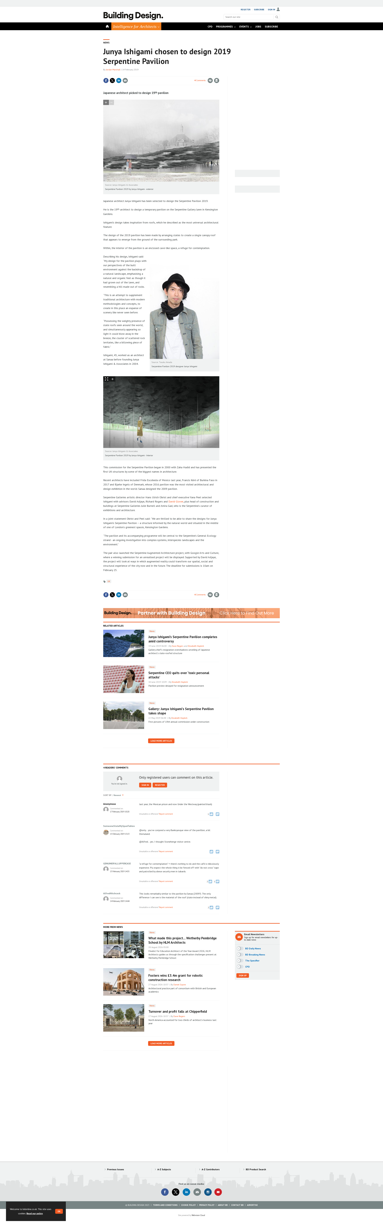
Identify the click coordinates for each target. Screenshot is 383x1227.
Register (245, 9)
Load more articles (161, 740)
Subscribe (259, 9)
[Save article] (216, 80)
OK (59, 1211)
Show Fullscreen (106, 379)
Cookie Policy (188, 1205)
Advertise (252, 1205)
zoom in (106, 102)
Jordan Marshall (113, 69)
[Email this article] (125, 80)
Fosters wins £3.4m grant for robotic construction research (175, 977)
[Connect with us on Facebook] (165, 1192)
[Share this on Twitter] (112, 80)
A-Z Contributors (211, 1169)
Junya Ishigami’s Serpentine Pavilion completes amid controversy (182, 639)
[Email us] (197, 1192)
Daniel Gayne (180, 984)
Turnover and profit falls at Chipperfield (177, 1011)
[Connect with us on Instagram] (208, 1192)
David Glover (175, 501)
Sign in (181, 74)
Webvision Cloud (198, 1215)
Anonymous (109, 803)
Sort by (107, 795)
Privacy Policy (206, 1205)
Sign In (271, 9)
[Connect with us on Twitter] (176, 1192)
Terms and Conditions (165, 1205)
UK (109, 581)
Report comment (166, 814)
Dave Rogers (177, 646)
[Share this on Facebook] (106, 80)
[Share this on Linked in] (118, 80)
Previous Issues (115, 1169)
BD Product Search (256, 1169)
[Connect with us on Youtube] (218, 1192)
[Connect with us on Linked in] (186, 1192)
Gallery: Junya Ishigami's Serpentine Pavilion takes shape (181, 711)
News (106, 42)
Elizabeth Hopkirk (196, 646)
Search (276, 17)
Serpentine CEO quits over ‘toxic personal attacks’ (178, 675)
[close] (219, 74)
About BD (223, 1205)
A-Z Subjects (164, 1169)
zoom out (111, 102)
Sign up (243, 975)
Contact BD (237, 1205)
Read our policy (34, 1213)
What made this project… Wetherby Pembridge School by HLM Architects (182, 940)
